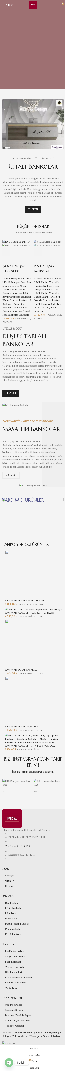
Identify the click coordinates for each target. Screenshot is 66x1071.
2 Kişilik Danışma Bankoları (16, 282)
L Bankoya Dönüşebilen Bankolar (17, 304)
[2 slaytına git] (34, 81)
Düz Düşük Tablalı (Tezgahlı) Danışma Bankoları (46, 293)
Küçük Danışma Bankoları (15, 300)
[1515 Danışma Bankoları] (47, 241)
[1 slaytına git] (34, 76)
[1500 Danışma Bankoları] (16, 241)
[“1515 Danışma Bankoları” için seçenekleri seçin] (38, 251)
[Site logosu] (33, 4)
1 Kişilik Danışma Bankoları (16, 278)
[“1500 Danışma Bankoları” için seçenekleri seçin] (6, 251)
